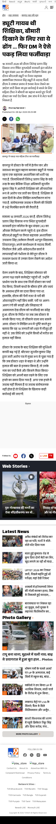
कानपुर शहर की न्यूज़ (30, 16)
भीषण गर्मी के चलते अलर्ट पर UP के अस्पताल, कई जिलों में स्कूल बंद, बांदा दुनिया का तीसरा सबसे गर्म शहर (39, 673)
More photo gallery (27, 734)
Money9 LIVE (34, 808)
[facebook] (11, 119)
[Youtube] (16, 456)
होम (3, 16)
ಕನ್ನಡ (20, 2)
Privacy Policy (34, 773)
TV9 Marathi (29, 789)
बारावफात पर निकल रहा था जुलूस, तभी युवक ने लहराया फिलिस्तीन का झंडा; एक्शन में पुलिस (38, 608)
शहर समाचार (13, 16)
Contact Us (11, 768)
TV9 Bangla (28, 795)
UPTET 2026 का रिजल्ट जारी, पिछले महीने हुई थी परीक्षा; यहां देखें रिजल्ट (38, 574)
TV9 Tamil (26, 802)
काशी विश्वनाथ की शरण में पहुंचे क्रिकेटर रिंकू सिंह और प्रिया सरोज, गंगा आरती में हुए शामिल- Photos (38, 723)
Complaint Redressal (15, 773)
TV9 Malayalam (39, 802)
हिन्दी (4, 2)
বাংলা (50, 2)
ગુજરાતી (42, 2)
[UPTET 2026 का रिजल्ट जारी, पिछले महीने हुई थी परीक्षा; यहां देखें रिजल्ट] (12, 574)
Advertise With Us (39, 768)
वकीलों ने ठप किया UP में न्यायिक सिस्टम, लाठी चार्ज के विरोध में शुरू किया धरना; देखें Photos (39, 690)
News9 (12, 2)
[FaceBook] (25, 755)
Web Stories (15, 467)
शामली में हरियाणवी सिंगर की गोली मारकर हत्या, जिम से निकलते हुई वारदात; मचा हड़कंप (39, 591)
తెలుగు (27, 2)
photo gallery (16, 618)
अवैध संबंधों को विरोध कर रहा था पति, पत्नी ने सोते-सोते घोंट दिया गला (39, 541)
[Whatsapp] (18, 119)
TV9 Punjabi (14, 802)
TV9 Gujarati (40, 795)
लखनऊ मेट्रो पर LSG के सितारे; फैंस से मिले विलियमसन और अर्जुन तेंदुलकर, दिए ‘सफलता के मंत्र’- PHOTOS (38, 706)
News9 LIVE (20, 808)
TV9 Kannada (14, 795)
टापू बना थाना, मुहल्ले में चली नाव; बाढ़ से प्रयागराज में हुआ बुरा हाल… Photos (27, 657)
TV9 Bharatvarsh (14, 789)
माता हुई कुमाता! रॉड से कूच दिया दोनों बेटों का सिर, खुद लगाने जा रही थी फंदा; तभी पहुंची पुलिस (39, 558)
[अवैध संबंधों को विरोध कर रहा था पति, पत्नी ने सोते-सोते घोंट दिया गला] (12, 541)
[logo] (5, 7)
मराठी (35, 2)
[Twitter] (4, 119)
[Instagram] (38, 755)
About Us (23, 768)
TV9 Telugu (42, 789)
